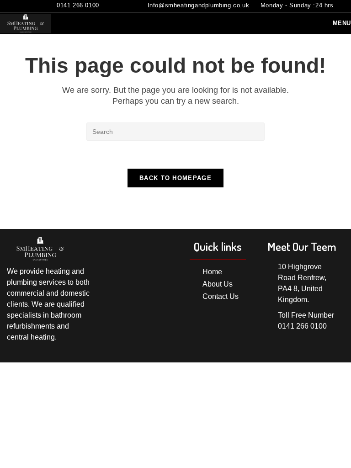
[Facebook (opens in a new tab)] (22, 6)
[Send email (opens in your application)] (35, 6)
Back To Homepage (175, 178)
